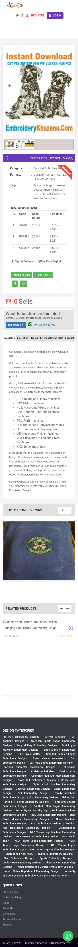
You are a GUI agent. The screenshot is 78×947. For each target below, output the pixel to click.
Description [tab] (9, 338)
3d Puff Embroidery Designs (21, 736)
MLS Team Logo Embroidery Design (37, 836)
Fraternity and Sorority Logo (32, 810)
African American (55, 736)
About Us (8, 908)
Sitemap (7, 924)
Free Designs (10, 892)
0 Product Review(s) (60, 158)
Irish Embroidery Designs (46, 823)
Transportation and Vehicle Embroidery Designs (44, 866)
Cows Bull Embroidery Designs (37, 780)
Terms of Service (12, 919)
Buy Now (43, 274)
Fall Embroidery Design (33, 793)
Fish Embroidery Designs (43, 797)
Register (37, 15)
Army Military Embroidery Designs (37, 745)
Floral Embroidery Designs (33, 801)
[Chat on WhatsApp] (68, 936)
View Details (37, 623)
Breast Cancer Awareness (49, 758)
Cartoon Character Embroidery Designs (29, 767)
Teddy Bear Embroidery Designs (22, 862)
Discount (69, 338)
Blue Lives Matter (29, 754)
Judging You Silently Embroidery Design (30, 628)
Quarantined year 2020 (19, 853)
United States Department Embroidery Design (31, 871)
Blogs (6, 902)
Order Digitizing (12, 897)
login (56, 15)
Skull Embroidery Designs (19, 858)
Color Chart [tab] (22, 338)
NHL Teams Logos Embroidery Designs (52, 849)
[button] (10, 110)
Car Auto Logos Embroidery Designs (51, 762)
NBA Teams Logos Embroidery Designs (39, 840)
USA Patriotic (59, 875)
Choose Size (37, 631)
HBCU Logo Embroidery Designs (48, 814)
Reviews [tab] (36, 338)
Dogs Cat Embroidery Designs (33, 788)
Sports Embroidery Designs (56, 858)
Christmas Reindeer (43, 771)
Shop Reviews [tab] (53, 338)
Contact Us (9, 913)
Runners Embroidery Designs (55, 853)
